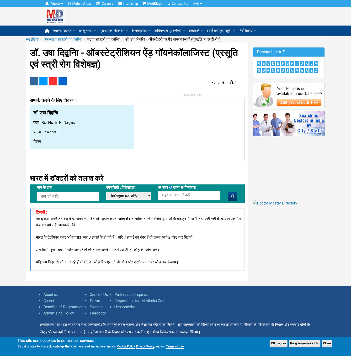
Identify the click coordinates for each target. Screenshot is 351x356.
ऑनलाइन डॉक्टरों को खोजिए (63, 39)
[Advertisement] (177, 127)
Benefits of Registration (63, 307)
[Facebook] (34, 81)
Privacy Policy (145, 346)
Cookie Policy (126, 346)
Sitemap (97, 307)
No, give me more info (304, 343)
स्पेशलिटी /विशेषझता (120, 187)
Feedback (98, 313)
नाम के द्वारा (44, 187)
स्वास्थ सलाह (63, 30)
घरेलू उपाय (86, 30)
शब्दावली (194, 30)
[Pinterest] (53, 81)
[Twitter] (43, 81)
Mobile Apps (81, 3)
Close (327, 343)
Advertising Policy (58, 313)
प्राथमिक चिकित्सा (112, 30)
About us (50, 294)
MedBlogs (154, 3)
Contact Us (180, 3)
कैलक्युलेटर (140, 30)
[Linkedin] (62, 81)
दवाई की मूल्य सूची (219, 30)
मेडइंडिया (32, 39)
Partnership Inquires (131, 294)
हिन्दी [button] (196, 3)
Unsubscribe (124, 307)
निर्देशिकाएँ (246, 30)
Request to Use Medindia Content (142, 300)
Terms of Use (175, 346)
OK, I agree (278, 343)
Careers (108, 3)
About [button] (55, 3)
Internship (130, 3)
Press (95, 300)
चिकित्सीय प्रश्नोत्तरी (168, 30)
